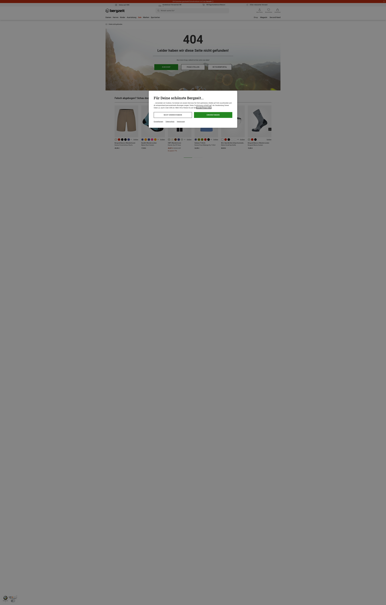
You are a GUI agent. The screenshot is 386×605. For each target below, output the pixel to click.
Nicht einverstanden (173, 115)
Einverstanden (213, 115)
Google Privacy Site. (203, 108)
